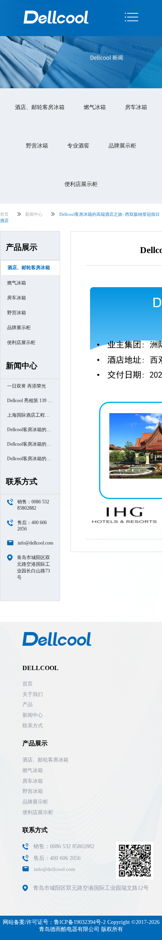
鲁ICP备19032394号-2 (80, 922)
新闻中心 (33, 214)
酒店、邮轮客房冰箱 (39, 107)
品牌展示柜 (122, 146)
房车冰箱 (136, 107)
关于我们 (32, 694)
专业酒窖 (78, 146)
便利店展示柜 (81, 184)
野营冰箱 (37, 146)
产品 (27, 704)
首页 (4, 214)
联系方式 (32, 726)
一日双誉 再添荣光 (26, 386)
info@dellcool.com (35, 543)
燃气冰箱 (95, 107)
